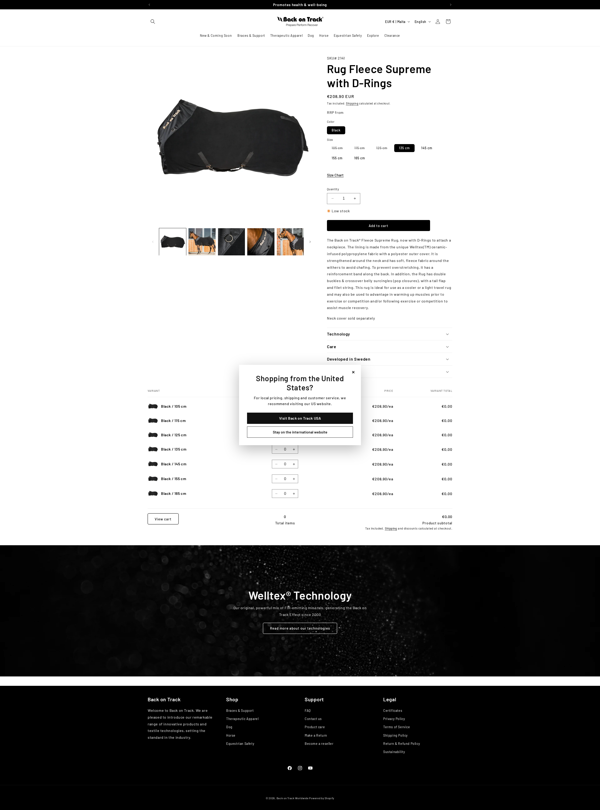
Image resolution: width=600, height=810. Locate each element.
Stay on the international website (300, 432)
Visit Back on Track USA (300, 418)
